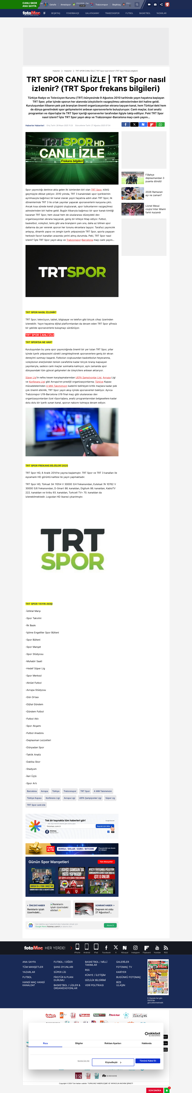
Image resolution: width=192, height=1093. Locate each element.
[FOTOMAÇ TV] (149, 4)
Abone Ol (110, 925)
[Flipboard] (152, 124)
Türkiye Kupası (34, 798)
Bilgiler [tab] (79, 1043)
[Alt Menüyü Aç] (44, 13)
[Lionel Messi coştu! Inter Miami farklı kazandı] (133, 209)
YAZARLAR (28, 972)
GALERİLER (122, 961)
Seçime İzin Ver (83, 1061)
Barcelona (87, 239)
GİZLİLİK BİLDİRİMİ (95, 980)
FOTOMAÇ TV (124, 966)
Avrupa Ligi (69, 798)
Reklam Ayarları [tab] (113, 1043)
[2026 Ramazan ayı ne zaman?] (133, 193)
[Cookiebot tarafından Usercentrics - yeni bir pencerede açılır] (147, 1034)
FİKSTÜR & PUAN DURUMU (63, 979)
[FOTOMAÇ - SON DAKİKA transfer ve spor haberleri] (31, 13)
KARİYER (121, 972)
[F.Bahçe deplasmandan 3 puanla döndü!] (133, 178)
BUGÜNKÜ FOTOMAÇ (128, 977)
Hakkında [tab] (147, 1043)
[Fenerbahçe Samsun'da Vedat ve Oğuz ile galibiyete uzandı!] (41, 880)
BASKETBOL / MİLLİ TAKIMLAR (96, 963)
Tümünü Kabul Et (148, 1061)
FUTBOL (27, 977)
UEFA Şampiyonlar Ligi (88, 377)
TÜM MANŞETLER (32, 966)
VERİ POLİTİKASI (94, 985)
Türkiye (99, 381)
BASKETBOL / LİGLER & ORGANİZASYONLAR (67, 987)
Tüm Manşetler (106, 862)
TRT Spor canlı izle (36, 805)
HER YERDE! (55, 948)
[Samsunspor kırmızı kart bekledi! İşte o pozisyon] (101, 880)
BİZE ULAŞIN (120, 984)
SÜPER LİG (60, 972)
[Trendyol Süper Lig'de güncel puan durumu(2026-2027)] (71, 880)
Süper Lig (31, 377)
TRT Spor (96, 189)
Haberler (56, 71)
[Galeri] (155, 4)
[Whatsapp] (160, 124)
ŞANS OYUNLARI (63, 966)
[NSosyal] (143, 124)
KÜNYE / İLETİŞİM (95, 974)
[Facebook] (126, 124)
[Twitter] (134, 124)
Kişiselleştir (111, 1062)
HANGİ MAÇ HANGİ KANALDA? (33, 984)
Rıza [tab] (45, 1043)
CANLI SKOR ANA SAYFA (29, 4)
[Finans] (72, 848)
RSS (87, 969)
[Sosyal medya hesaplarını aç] (161, 4)
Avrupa (107, 377)
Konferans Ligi (37, 381)
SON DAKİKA (154, 1090)
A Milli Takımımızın (56, 385)
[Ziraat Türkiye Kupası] (167, 4)
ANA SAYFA (29, 961)
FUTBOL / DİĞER (63, 961)
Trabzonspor (73, 239)
